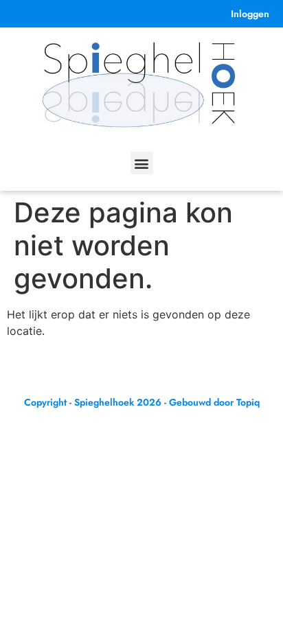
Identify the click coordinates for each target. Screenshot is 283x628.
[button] (142, 163)
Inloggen (250, 14)
